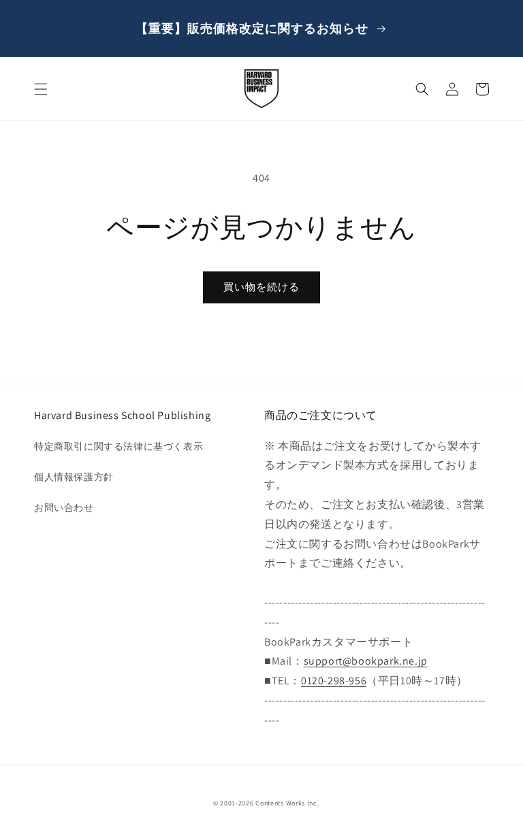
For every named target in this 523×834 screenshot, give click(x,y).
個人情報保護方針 (74, 477)
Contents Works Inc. (287, 803)
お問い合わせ (64, 507)
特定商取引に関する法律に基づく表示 (118, 446)
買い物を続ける (261, 286)
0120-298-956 (333, 680)
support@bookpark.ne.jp (366, 661)
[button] (41, 89)
